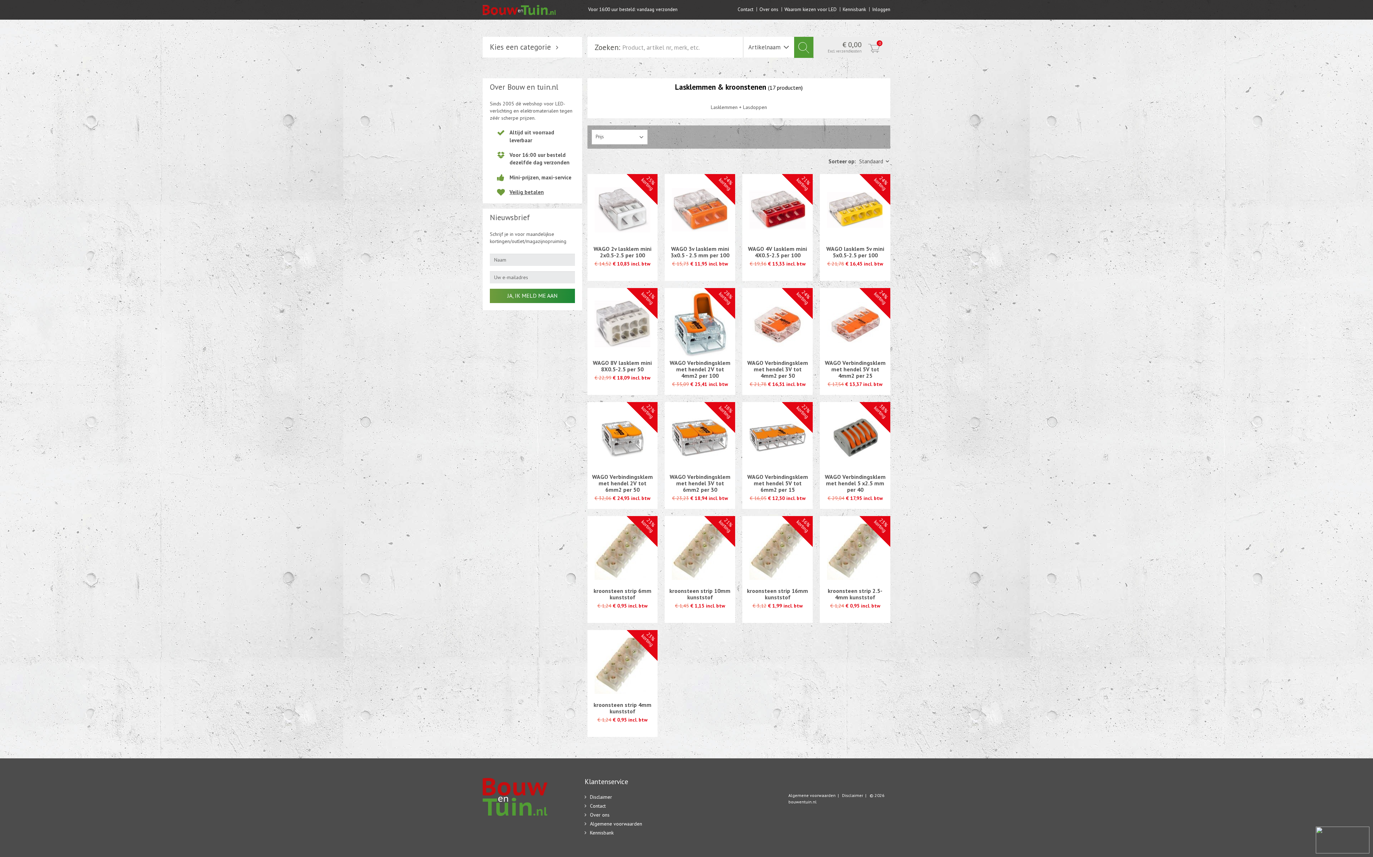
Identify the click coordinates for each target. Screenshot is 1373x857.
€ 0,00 (854, 47)
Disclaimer (601, 797)
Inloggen (881, 9)
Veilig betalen (527, 192)
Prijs (600, 136)
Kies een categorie (520, 47)
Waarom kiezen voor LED (810, 9)
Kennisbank (854, 9)
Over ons (768, 9)
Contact (745, 9)
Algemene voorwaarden (616, 824)
